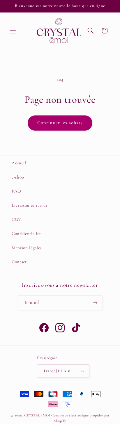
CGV (16, 219)
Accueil (19, 162)
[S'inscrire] (95, 302)
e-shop (18, 177)
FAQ (16, 191)
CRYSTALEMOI (37, 415)
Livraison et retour (30, 205)
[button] (13, 31)
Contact (19, 261)
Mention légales (27, 247)
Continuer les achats (60, 123)
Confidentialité (26, 233)
